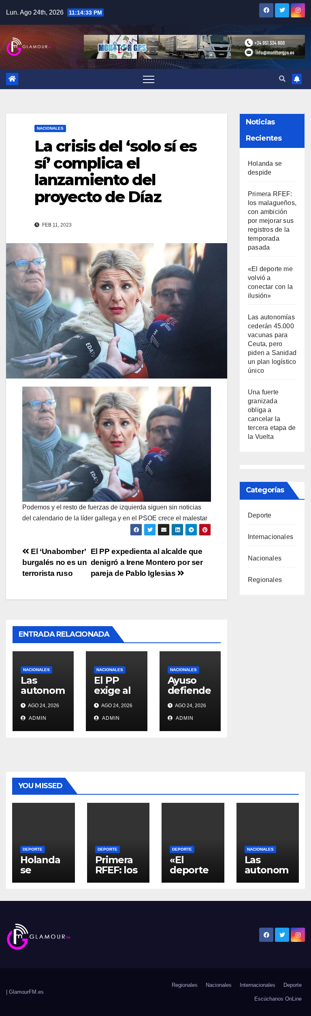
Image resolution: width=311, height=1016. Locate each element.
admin (37, 718)
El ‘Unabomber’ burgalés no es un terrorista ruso (54, 562)
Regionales (265, 579)
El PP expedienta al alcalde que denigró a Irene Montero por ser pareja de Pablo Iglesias (147, 562)
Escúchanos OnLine (278, 999)
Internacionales (270, 536)
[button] (282, 78)
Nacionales (50, 128)
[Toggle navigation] (149, 79)
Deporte (259, 515)
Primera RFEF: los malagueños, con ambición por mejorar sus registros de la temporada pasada (272, 220)
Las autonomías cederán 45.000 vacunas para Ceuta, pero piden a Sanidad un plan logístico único (272, 344)
